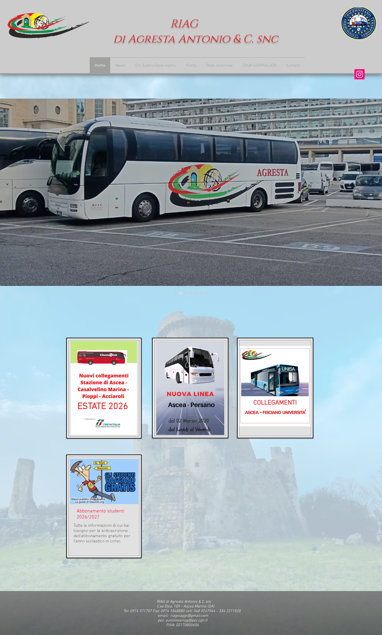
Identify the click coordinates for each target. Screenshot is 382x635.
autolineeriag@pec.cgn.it (186, 620)
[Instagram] (359, 74)
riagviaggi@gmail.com (189, 615)
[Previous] (6, 192)
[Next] (375, 192)
